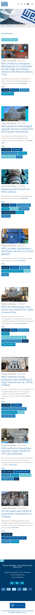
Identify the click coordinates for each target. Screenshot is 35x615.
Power (19, 157)
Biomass (14, 209)
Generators (24, 90)
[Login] (18, 3)
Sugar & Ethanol (8, 93)
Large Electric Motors (22, 471)
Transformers (17, 149)
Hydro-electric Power (9, 153)
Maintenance (25, 267)
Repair (14, 330)
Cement (5, 274)
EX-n (16, 479)
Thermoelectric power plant (11, 341)
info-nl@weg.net (19, 577)
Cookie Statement (15, 611)
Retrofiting (14, 90)
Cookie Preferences (19, 605)
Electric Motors (7, 471)
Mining (27, 271)
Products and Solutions (8, 61)
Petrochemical (25, 475)
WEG (4, 4)
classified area (7, 479)
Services (5, 90)
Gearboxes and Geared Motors (12, 271)
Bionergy (5, 209)
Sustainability (24, 209)
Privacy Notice (5, 611)
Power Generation (8, 157)
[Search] (25, 3)
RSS (32, 611)
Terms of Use (26, 611)
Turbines (5, 205)
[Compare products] (21, 3)
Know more (23, 83)
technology (6, 149)
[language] (28, 3)
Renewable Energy (8, 212)
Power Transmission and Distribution (14, 337)
